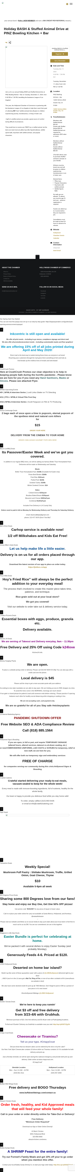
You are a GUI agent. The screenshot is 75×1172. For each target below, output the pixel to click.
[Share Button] (10, 42)
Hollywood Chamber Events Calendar (58, 235)
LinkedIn (42, 298)
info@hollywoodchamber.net (9, 291)
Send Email (57, 250)
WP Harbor (44, 310)
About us (5, 271)
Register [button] (59, 54)
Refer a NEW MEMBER (10, 21)
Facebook (43, 291)
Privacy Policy (7, 274)
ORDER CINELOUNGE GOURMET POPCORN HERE (37, 440)
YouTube (42, 295)
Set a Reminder (59, 61)
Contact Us (6, 278)
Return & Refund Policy (9, 276)
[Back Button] (6, 42)
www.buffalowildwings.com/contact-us (37, 1093)
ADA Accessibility (7, 281)
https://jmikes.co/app (37, 567)
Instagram (43, 293)
